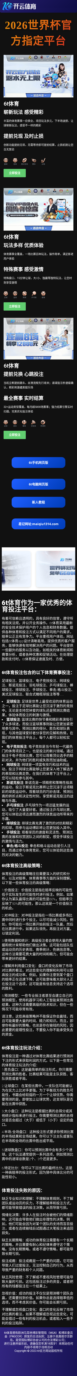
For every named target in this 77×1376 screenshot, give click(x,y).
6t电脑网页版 (38, 484)
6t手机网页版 (38, 462)
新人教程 (38, 502)
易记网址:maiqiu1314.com (38, 524)
